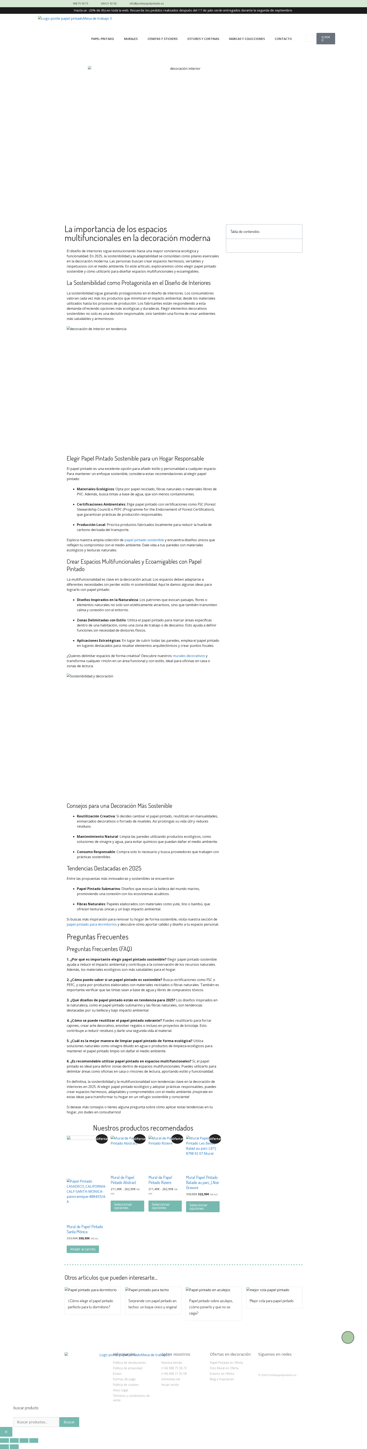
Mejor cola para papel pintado (272, 1300)
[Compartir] (24, 1440)
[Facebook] (273, 1364)
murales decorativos (189, 655)
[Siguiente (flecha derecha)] (14, 1446)
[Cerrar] (6, 1432)
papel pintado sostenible (144, 540)
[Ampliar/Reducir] (4, 1440)
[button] (309, 38)
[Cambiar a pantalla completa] (14, 1440)
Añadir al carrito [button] (83, 1249)
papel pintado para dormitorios (92, 924)
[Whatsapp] (348, 1337)
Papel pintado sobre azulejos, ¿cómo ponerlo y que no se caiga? (211, 1307)
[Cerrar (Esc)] (33, 1440)
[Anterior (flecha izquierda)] (4, 1446)
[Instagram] (262, 1364)
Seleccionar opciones (123, 1206)
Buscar (69, 1422)
